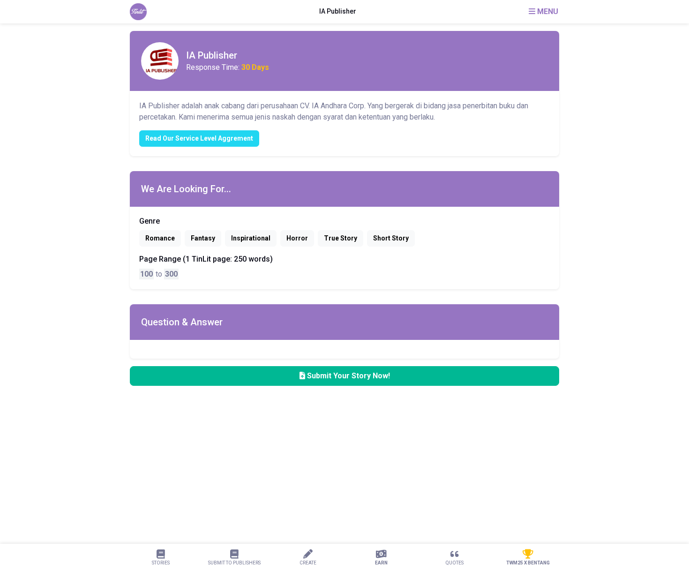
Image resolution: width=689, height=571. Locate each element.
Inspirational (250, 238)
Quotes (455, 562)
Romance (160, 238)
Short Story (391, 238)
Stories (161, 562)
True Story (340, 238)
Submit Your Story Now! (347, 375)
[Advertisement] (281, 502)
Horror (297, 238)
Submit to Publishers (234, 562)
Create (308, 562)
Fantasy (203, 238)
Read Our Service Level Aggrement (199, 138)
